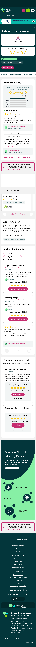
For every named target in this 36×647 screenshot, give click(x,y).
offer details (18, 630)
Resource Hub (18, 564)
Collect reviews (18, 575)
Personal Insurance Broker (15, 150)
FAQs (18, 548)
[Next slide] (31, 214)
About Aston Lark (15, 74)
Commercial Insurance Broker (16, 126)
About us (18, 543)
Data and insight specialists (18, 577)
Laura (10, 309)
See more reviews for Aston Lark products (17, 157)
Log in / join (18, 561)
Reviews (27, 74)
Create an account (12, 468)
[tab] (12, 214)
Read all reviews (18, 394)
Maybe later (29, 642)
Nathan (10, 345)
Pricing (18, 583)
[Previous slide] (7, 351)
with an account (13, 169)
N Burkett (11, 128)
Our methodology (18, 546)
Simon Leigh (11, 152)
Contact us (18, 551)
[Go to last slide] (5, 214)
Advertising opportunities (18, 586)
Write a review (7, 67)
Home (3, 27)
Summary (4, 74)
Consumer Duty (18, 580)
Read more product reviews (18, 289)
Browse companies (18, 567)
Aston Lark (9, 27)
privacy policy (15, 633)
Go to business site (8, 16)
